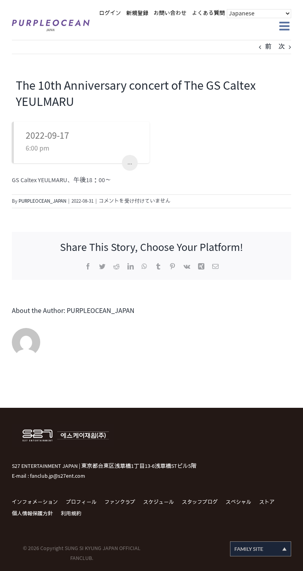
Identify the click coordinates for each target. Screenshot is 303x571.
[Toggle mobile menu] (285, 26)
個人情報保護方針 (32, 514)
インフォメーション (35, 502)
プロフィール (81, 502)
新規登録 (137, 13)
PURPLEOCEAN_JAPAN (42, 201)
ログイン (110, 13)
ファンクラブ (120, 502)
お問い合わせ (170, 13)
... (129, 162)
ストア (267, 502)
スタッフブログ (200, 502)
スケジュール (158, 502)
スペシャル (238, 502)
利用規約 (71, 514)
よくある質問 (208, 13)
